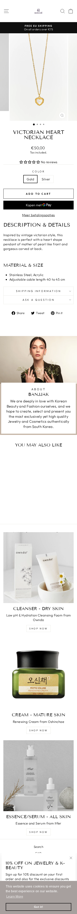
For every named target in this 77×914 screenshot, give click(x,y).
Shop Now (38, 831)
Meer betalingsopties (38, 215)
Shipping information (38, 291)
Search (38, 847)
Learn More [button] (14, 896)
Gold (30, 179)
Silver (46, 179)
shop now (38, 730)
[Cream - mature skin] (38, 673)
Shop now (38, 628)
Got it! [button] (38, 906)
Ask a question (38, 299)
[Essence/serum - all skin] (38, 775)
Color (38, 171)
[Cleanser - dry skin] (38, 567)
